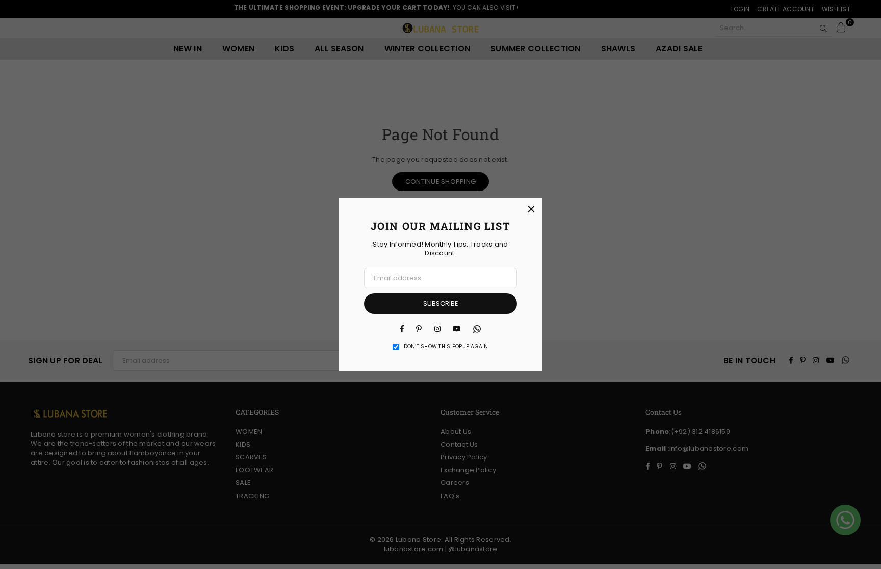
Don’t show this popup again (446, 346)
